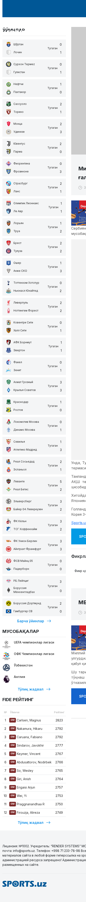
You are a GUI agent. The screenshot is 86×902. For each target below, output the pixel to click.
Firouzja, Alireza (25, 812)
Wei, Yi (19, 796)
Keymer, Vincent (25, 754)
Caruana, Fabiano (26, 737)
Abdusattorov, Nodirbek (31, 762)
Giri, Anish (21, 779)
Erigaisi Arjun (23, 787)
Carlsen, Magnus (26, 720)
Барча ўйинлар (30, 621)
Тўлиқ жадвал (30, 689)
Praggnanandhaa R (28, 804)
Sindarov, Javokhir (27, 745)
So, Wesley (22, 770)
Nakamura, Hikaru (26, 728)
